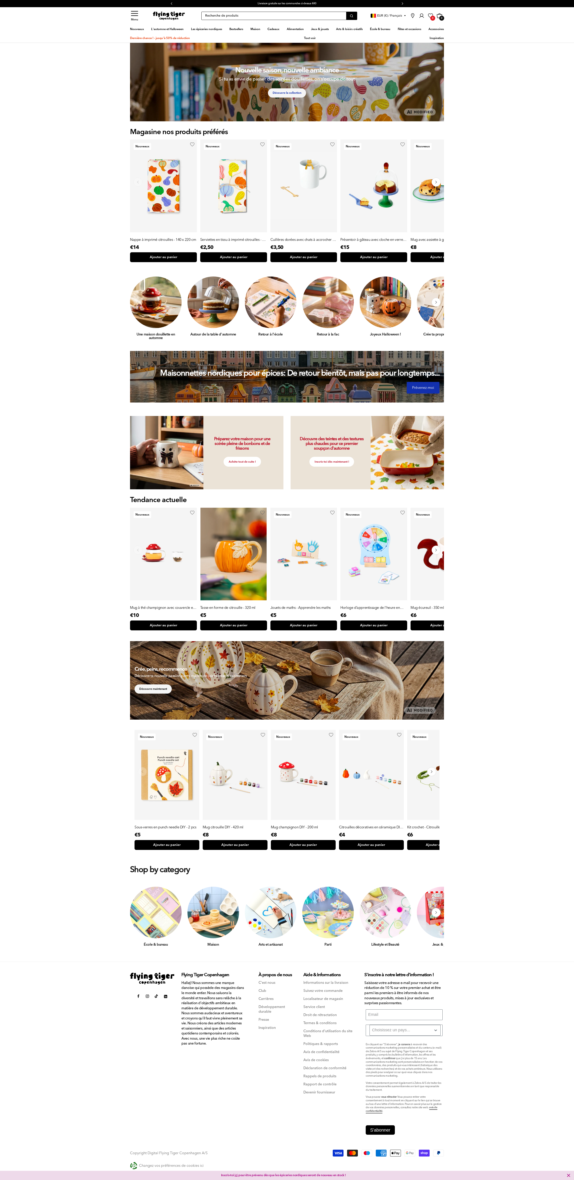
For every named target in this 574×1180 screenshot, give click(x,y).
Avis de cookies (316, 1060)
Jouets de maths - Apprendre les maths (300, 608)
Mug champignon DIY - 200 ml (294, 827)
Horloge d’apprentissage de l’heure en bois (370, 608)
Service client (314, 1007)
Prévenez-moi (423, 388)
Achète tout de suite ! (242, 461)
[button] (134, 15)
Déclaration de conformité (324, 1068)
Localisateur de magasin (323, 999)
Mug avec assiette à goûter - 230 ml (438, 240)
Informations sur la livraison (325, 982)
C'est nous (267, 982)
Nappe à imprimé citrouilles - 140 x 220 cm (163, 240)
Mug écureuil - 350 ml (427, 608)
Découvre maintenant (153, 688)
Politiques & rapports (320, 1044)
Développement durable (272, 1009)
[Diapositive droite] (436, 302)
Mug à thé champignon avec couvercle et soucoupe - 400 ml (162, 608)
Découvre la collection (287, 92)
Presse (264, 1019)
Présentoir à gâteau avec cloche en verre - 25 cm (372, 240)
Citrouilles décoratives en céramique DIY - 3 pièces (370, 827)
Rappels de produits (319, 1076)
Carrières (266, 999)
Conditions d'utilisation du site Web (327, 1033)
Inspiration (267, 1027)
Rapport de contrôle (320, 1084)
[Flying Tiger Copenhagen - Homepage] (169, 16)
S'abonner (380, 1130)
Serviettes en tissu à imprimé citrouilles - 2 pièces (232, 240)
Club (262, 990)
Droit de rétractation (320, 1015)
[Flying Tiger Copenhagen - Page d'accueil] (152, 978)
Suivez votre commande (323, 990)
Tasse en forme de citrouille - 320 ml (227, 608)
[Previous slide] (137, 182)
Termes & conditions (320, 1023)
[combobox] (405, 1030)
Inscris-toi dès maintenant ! (332, 461)
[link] (412, 15)
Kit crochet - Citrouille (423, 827)
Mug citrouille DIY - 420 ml (223, 827)
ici (236, 1175)
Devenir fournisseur (319, 1092)
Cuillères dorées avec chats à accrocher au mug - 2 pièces (303, 240)
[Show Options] (435, 1030)
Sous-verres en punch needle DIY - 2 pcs (165, 827)
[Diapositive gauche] (137, 302)
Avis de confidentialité (321, 1052)
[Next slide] (436, 182)
